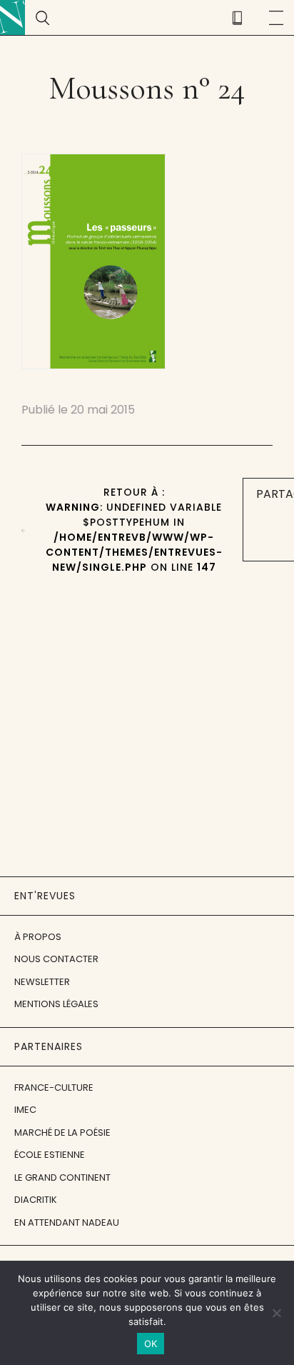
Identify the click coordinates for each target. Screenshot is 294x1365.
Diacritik (35, 1199)
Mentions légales (56, 1004)
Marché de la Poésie (62, 1132)
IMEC (25, 1109)
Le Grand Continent (62, 1177)
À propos (37, 937)
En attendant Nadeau (66, 1222)
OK (151, 1343)
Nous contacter (56, 959)
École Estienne (49, 1154)
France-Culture (53, 1087)
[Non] (276, 1313)
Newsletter (42, 982)
